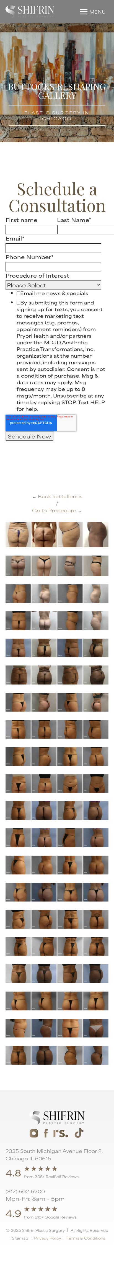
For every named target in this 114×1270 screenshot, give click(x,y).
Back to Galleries (57, 496)
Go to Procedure (57, 510)
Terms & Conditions (86, 1237)
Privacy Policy (47, 1237)
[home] (30, 12)
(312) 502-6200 (25, 1191)
